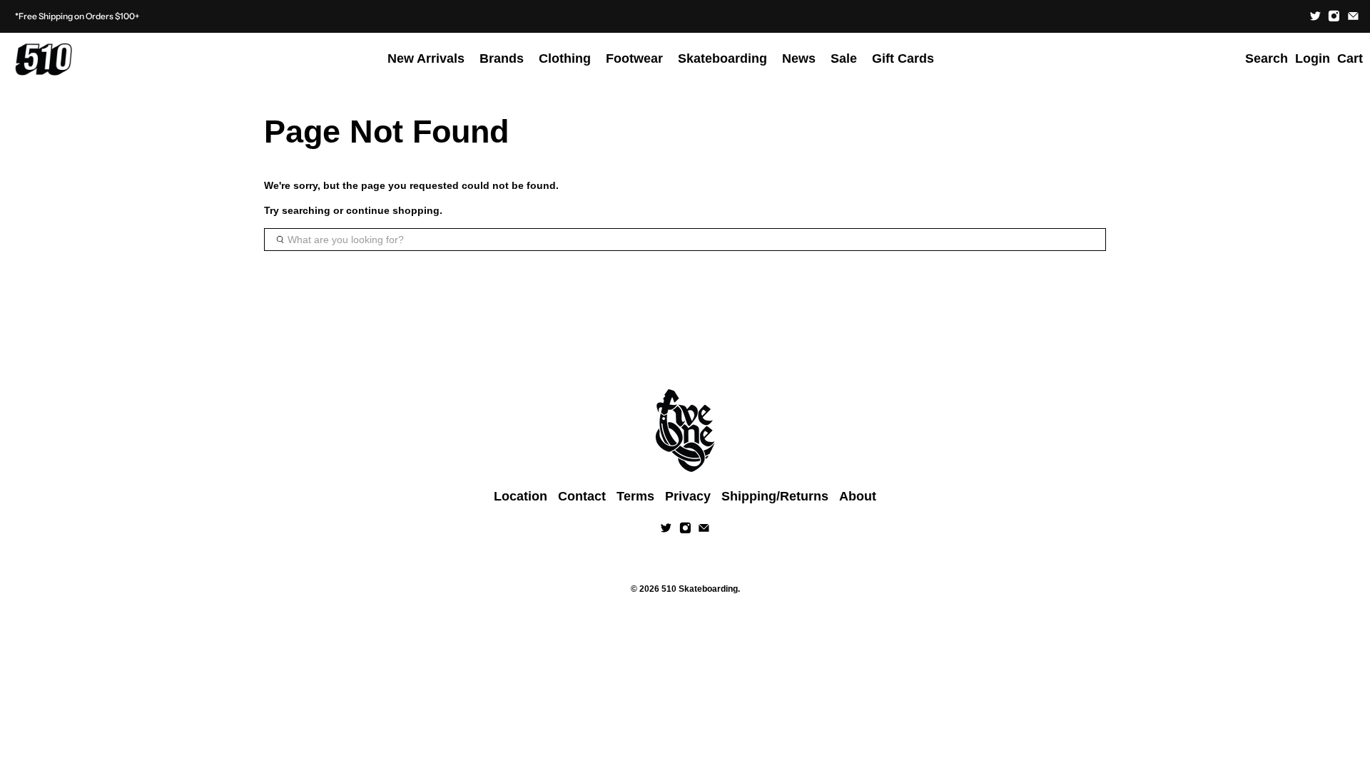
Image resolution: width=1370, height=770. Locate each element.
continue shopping (393, 210)
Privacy (688, 496)
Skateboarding (722, 58)
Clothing (565, 58)
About (857, 496)
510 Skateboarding (699, 588)
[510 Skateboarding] (43, 59)
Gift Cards (903, 58)
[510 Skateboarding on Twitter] (1315, 16)
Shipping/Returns (774, 496)
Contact (582, 496)
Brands (502, 58)
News (799, 58)
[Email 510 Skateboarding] (1353, 16)
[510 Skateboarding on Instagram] (1334, 16)
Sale (844, 58)
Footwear (634, 58)
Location (520, 496)
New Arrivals (426, 58)
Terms (635, 496)
